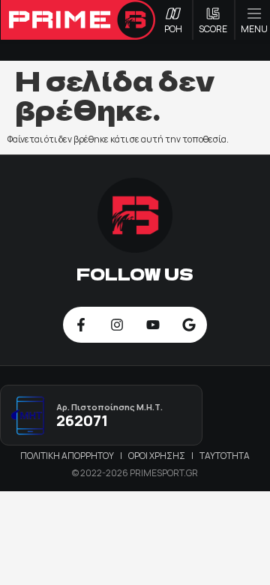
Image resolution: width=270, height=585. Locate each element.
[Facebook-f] (81, 325)
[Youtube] (153, 325)
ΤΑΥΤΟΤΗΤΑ (225, 455)
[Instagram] (117, 325)
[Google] (189, 325)
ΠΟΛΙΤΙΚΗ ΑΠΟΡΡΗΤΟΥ (68, 455)
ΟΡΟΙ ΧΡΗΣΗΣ (157, 455)
